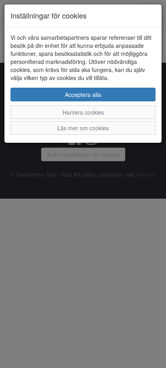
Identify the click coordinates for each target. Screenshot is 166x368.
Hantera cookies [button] (83, 112)
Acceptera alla (83, 94)
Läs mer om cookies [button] (83, 128)
